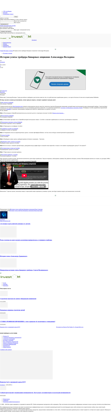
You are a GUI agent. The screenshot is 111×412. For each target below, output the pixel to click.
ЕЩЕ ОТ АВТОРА (25, 223)
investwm (2, 62)
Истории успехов (8, 50)
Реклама (5, 12)
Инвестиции (6, 399)
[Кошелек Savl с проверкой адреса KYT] (26, 379)
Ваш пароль (17, 22)
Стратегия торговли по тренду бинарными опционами (18, 298)
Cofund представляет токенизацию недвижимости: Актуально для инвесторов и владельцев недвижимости (35, 392)
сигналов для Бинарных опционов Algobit (71, 107)
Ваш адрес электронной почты (22, 29)
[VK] (38, 202)
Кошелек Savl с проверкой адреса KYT (10, 327)
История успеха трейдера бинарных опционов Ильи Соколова (26, 209)
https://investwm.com (5, 221)
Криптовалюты (7, 42)
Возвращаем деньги (8, 14)
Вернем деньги (7, 46)
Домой (2, 50)
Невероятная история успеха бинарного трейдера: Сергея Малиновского (24, 270)
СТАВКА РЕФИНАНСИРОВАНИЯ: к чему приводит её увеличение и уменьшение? (27, 321)
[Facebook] (16, 202)
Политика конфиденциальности (11, 401)
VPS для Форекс (7, 11)
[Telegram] (33, 202)
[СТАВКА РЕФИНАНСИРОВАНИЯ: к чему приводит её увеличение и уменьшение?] (4, 318)
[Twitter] (22, 202)
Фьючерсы (6, 45)
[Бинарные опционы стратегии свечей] (4, 307)
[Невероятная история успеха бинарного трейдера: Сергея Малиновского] (8, 267)
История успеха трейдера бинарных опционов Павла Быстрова (26, 210)
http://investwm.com (18, 106)
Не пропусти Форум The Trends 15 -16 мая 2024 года (69, 327)
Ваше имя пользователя (20, 21)
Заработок (5, 400)
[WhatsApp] (27, 202)
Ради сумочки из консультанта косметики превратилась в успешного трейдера (26, 240)
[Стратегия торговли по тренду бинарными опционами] (4, 295)
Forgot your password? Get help (8, 25)
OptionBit (8, 109)
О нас (4, 282)
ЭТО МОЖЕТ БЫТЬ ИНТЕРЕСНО (10, 223)
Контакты (5, 285)
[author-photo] (3, 218)
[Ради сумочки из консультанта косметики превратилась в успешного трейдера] (8, 237)
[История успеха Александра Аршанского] (8, 253)
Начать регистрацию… (58, 113)
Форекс (5, 44)
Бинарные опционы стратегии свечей (12, 310)
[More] (44, 202)
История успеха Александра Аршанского (13, 256)
